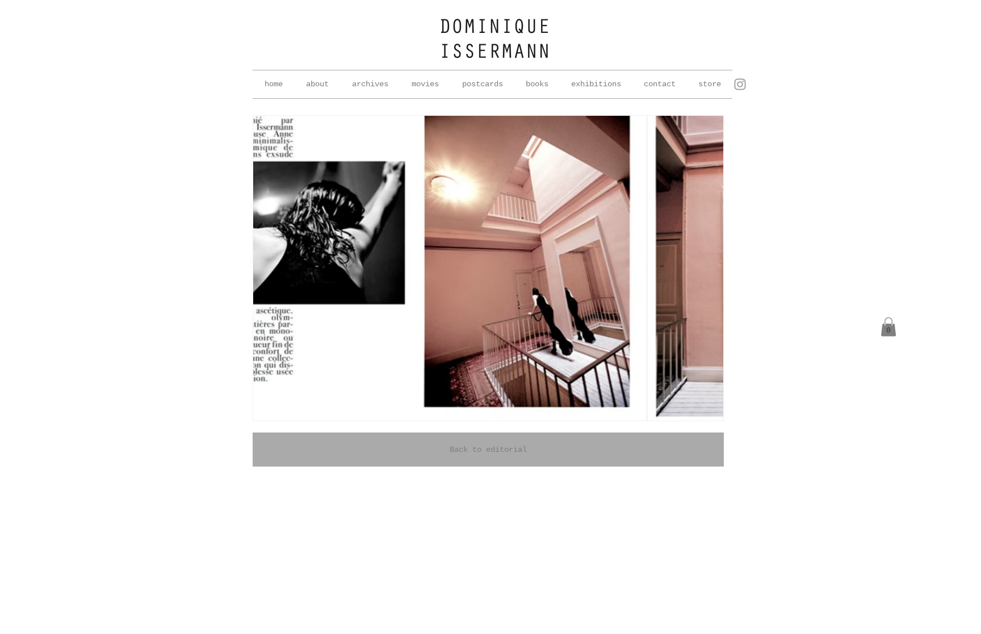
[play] (699, 410)
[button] (370, 84)
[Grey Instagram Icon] (740, 84)
